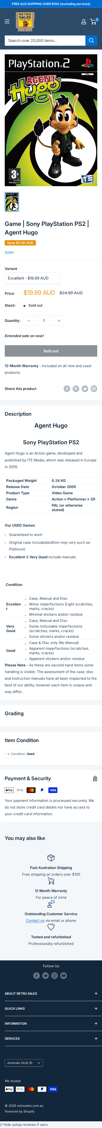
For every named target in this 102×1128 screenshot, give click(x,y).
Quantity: (13, 320)
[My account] (83, 21)
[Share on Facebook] (67, 388)
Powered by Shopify (20, 1111)
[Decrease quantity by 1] (29, 321)
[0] (93, 22)
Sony (9, 252)
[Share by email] (94, 388)
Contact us (35, 920)
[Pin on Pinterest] (76, 388)
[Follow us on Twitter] (45, 975)
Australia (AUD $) (19, 1063)
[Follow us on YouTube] (63, 975)
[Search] (91, 40)
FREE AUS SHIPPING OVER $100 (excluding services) (51, 4)
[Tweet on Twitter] (85, 388)
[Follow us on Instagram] (54, 975)
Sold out (51, 351)
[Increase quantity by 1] (59, 321)
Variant (11, 268)
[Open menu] (7, 21)
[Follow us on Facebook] (36, 975)
